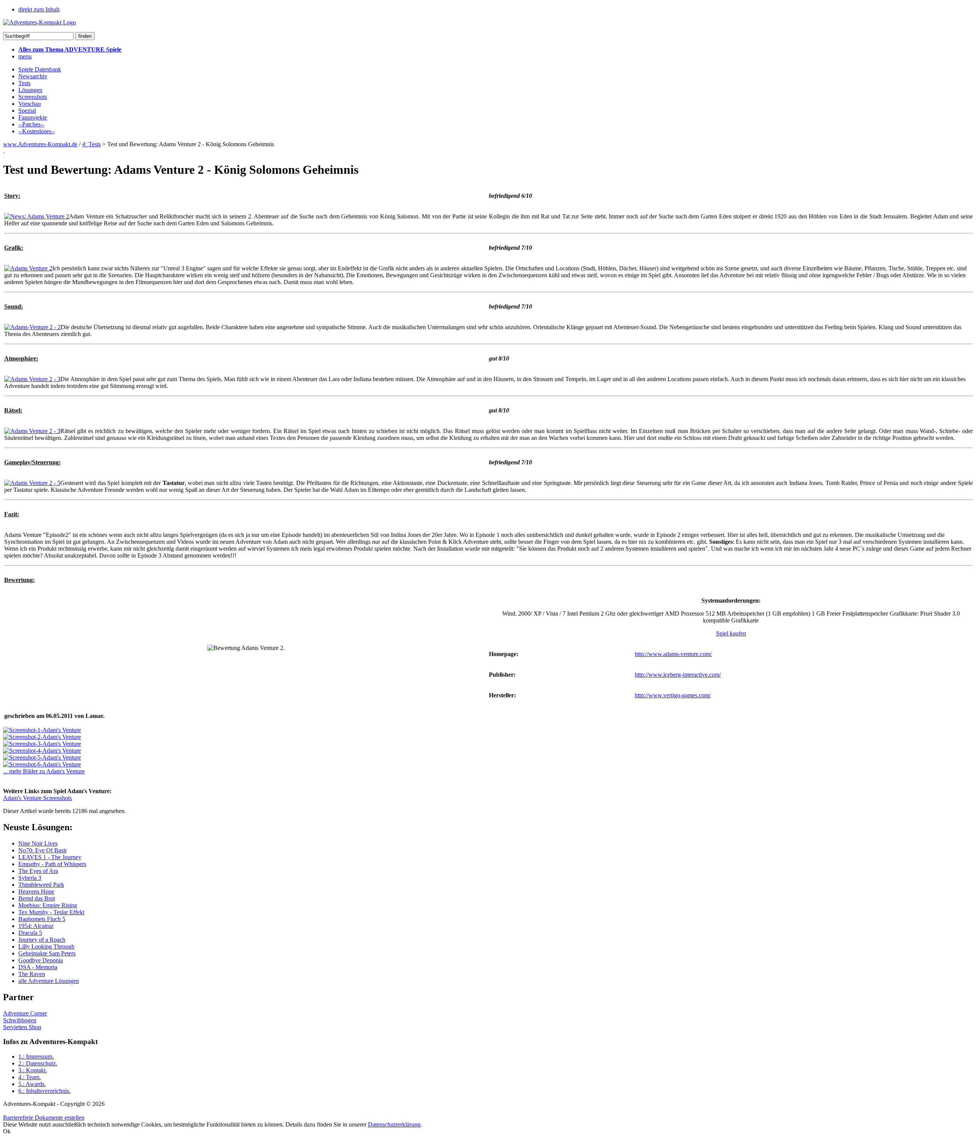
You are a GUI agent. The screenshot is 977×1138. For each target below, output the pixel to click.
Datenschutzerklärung (394, 1124)
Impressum (36, 1056)
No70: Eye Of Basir (42, 850)
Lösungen (30, 90)
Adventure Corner (25, 1013)
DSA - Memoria (37, 967)
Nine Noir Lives (38, 843)
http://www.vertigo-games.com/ (673, 695)
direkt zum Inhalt (38, 9)
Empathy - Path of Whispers (52, 864)
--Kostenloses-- (36, 131)
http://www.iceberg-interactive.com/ (678, 674)
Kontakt (32, 1070)
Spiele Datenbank (39, 69)
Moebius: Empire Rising (47, 905)
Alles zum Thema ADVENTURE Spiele (69, 49)
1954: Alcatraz (35, 926)
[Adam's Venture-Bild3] (42, 743)
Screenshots (32, 97)
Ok (7, 1131)
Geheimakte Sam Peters (47, 953)
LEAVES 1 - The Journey (49, 857)
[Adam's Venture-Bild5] (42, 757)
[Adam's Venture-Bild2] (42, 737)
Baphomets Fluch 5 (41, 919)
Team (29, 1077)
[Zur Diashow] (36, 216)
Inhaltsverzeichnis (44, 1091)
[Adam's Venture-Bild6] (42, 764)
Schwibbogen (19, 1020)
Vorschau (29, 103)
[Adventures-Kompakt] (39, 22)
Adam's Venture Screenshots (37, 798)
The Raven (31, 974)
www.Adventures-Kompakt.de (40, 144)
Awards (32, 1084)
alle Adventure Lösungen (48, 981)
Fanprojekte (32, 117)
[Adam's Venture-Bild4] (42, 750)
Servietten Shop (22, 1027)
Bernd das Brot (36, 898)
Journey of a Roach (41, 939)
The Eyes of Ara (38, 871)
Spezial (27, 110)
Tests (24, 83)
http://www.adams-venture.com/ (673, 654)
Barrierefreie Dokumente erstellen (43, 1117)
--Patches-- (31, 124)
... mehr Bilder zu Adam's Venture (44, 771)
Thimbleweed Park (41, 884)
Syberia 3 (29, 878)
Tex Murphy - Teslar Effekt (51, 912)
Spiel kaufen (731, 633)
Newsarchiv (32, 76)
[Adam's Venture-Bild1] (42, 730)
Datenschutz (37, 1063)
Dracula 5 (30, 932)
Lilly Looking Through (46, 946)
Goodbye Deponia (40, 960)
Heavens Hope (36, 891)
